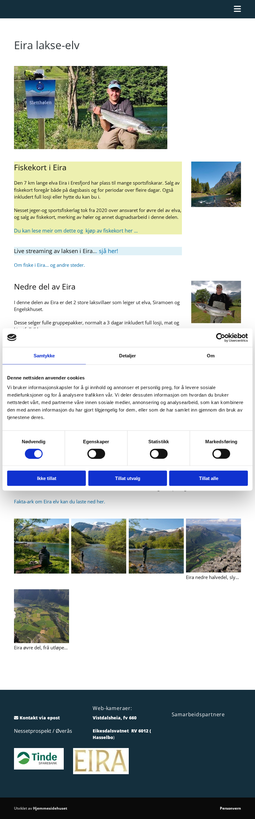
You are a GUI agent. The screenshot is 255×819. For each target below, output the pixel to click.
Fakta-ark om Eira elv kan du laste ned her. (59, 501)
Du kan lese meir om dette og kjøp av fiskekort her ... (76, 230)
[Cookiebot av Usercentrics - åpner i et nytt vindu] (220, 337)
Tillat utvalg (127, 478)
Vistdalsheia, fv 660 (115, 718)
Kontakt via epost (40, 718)
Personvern (230, 808)
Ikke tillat (46, 478)
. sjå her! (107, 251)
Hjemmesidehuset (50, 808)
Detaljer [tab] (127, 355)
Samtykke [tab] (44, 355)
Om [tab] (211, 355)
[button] (127, 9)
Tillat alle (208, 478)
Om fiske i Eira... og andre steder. (49, 265)
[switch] (96, 454)
